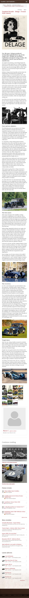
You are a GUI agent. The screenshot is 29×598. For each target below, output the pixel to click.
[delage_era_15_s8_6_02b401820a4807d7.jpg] (20, 392)
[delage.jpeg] (4, 387)
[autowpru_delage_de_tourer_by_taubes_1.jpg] (9, 392)
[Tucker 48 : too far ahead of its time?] (14, 453)
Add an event (24, 517)
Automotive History (16, 5)
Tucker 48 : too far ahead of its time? (9, 462)
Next (25, 9)
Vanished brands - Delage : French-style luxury (13, 6)
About (25, 595)
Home (4, 5)
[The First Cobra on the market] (14, 473)
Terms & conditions (17, 595)
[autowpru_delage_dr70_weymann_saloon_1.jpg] (4, 397)
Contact (4, 595)
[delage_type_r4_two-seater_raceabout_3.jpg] (4, 402)
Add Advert (22, 580)
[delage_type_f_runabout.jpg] (20, 397)
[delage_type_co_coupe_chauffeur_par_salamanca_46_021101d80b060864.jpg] (9, 402)
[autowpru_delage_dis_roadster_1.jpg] (20, 387)
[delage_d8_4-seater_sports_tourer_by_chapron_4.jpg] (4, 392)
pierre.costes (13, 431)
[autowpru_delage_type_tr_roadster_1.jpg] (15, 387)
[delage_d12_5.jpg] (9, 397)
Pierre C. (6, 431)
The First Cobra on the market (8, 484)
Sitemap (9, 595)
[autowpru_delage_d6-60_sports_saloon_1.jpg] (15, 392)
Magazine (9, 5)
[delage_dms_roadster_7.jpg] (15, 397)
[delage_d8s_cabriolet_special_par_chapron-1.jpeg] (15, 402)
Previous (20, 9)
